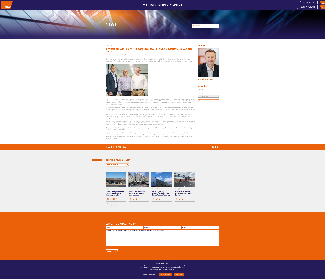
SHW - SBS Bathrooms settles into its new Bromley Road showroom (115, 194)
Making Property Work (162, 5)
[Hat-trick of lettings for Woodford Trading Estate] (184, 179)
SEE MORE (111, 199)
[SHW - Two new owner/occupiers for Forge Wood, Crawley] (161, 179)
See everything (112, 165)
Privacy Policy (171, 269)
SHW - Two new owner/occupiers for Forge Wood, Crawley (161, 193)
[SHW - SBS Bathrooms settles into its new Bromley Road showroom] (116, 179)
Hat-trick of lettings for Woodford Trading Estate (184, 193)
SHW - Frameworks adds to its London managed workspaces (137, 194)
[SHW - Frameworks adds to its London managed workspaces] (138, 179)
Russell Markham (205, 79)
